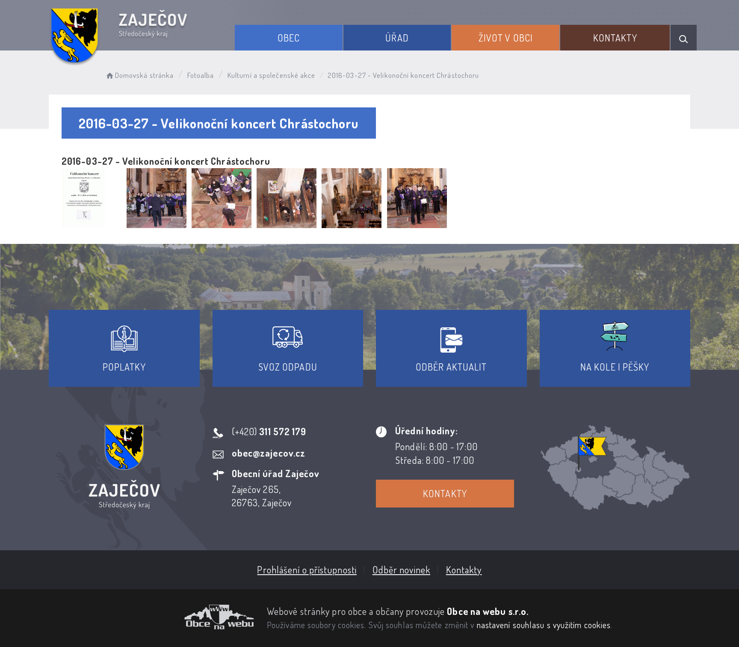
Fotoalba (200, 75)
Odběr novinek (401, 570)
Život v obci (506, 38)
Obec (289, 38)
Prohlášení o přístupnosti (307, 570)
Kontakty (615, 38)
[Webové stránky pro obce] (151, 617)
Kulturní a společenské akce (272, 75)
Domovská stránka (144, 75)
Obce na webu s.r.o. (488, 611)
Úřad (396, 38)
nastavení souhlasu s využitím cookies (544, 624)
